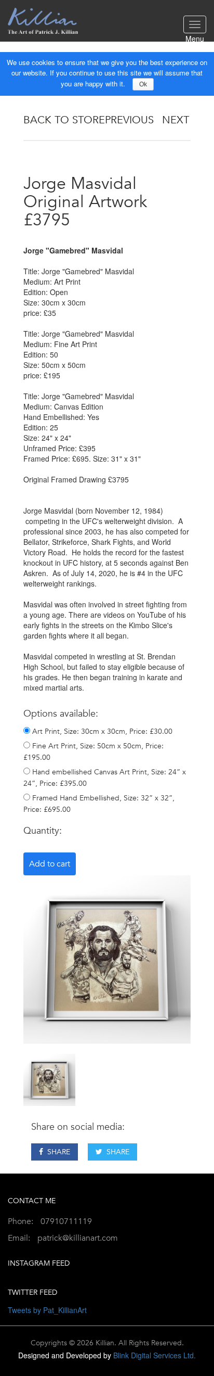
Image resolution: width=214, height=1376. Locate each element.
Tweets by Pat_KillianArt (47, 1310)
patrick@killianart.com (77, 1238)
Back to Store (64, 120)
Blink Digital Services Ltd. (154, 1355)
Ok (143, 84)
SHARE (56, 1152)
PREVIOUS (129, 120)
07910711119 (66, 1221)
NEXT (175, 120)
